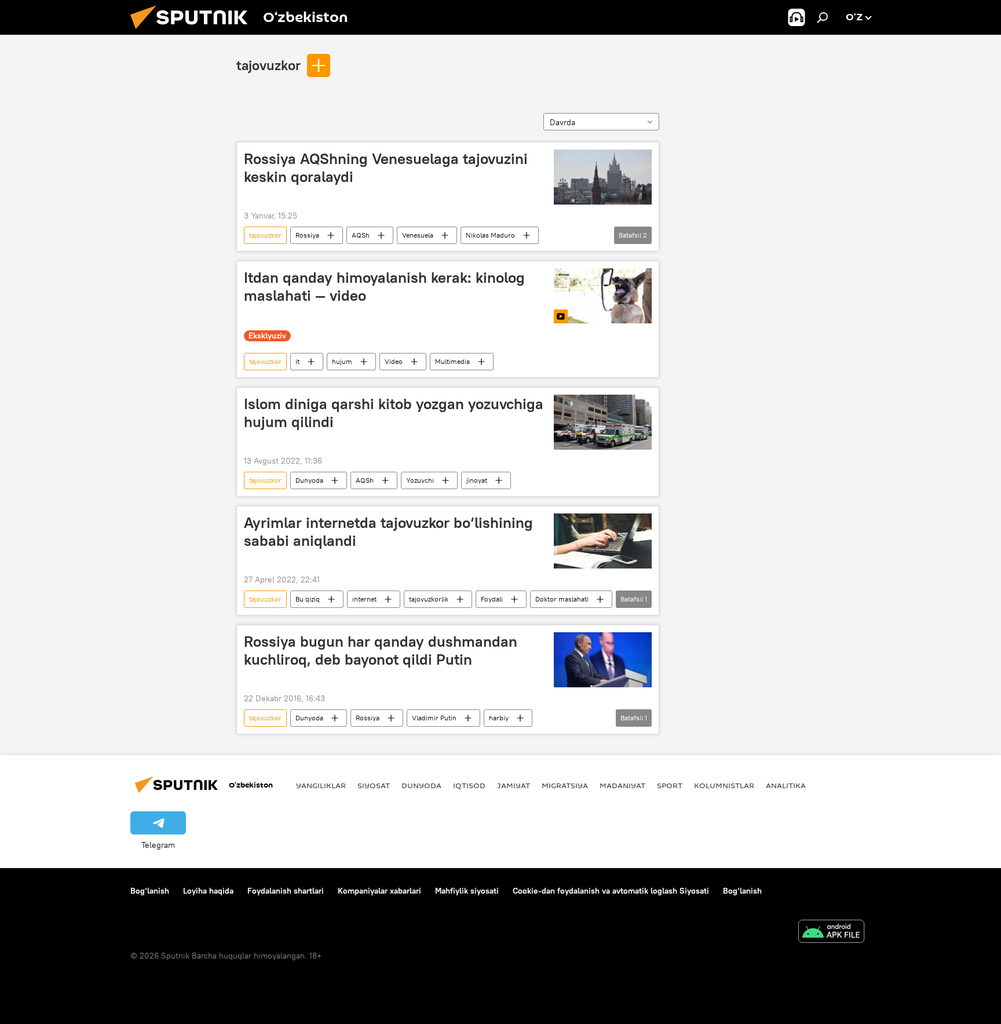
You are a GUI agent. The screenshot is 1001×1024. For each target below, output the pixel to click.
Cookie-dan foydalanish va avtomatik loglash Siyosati (611, 890)
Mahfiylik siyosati (467, 890)
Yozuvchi (420, 480)
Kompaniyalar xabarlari (379, 890)
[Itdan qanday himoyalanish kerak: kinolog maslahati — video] (603, 295)
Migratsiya (565, 785)
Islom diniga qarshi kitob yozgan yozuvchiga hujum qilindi (393, 413)
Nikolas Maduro (490, 235)
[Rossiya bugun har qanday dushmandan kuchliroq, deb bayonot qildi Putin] (603, 659)
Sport (669, 785)
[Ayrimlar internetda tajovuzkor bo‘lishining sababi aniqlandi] (603, 541)
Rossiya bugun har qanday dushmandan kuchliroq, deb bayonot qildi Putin (380, 650)
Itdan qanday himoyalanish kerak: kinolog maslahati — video (384, 286)
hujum (342, 361)
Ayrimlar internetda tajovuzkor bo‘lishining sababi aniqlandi (388, 531)
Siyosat (373, 785)
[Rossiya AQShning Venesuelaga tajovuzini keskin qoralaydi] (603, 177)
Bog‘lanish (149, 890)
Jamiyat (513, 785)
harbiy (499, 717)
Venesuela (417, 235)
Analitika (786, 785)
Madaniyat (622, 785)
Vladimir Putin (434, 717)
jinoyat (476, 480)
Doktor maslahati (562, 599)
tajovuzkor (268, 65)
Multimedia (452, 361)
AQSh (361, 235)
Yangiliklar (321, 785)
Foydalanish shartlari (285, 890)
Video (394, 361)
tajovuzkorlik (428, 599)
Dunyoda (309, 480)
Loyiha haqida (208, 890)
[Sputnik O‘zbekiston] (193, 32)
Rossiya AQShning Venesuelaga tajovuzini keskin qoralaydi (386, 168)
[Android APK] (831, 933)
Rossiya (307, 235)
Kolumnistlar (724, 785)
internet (364, 599)
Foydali (492, 599)
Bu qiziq (307, 599)
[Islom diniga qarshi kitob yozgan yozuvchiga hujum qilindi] (603, 422)
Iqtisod (469, 785)
